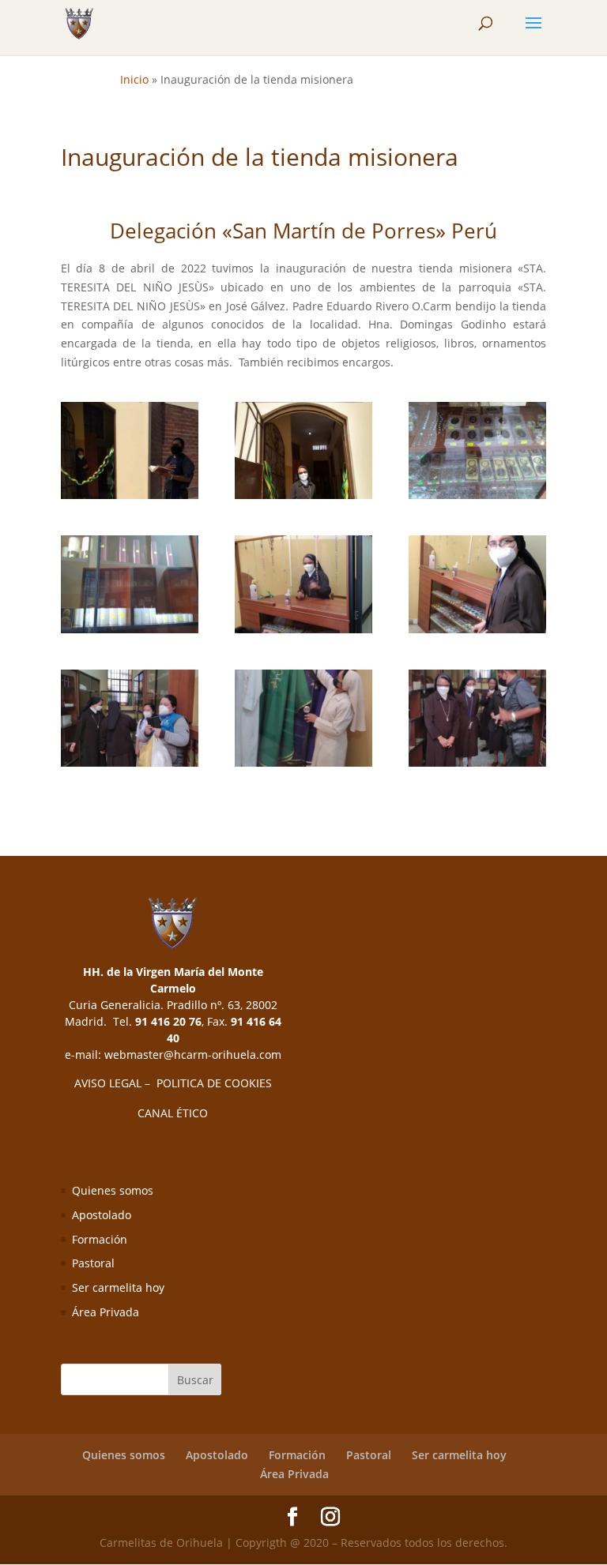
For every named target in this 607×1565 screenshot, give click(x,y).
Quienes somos (112, 1190)
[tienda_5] (477, 584)
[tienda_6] (129, 718)
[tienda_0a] (129, 451)
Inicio (134, 79)
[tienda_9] (477, 718)
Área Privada (105, 1311)
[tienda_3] (129, 584)
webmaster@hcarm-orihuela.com (192, 1054)
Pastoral (93, 1262)
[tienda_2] (477, 451)
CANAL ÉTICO (173, 1112)
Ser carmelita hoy (118, 1287)
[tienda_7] (303, 718)
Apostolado (101, 1214)
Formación (99, 1239)
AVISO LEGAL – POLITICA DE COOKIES (173, 1082)
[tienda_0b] (303, 451)
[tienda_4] (303, 584)
